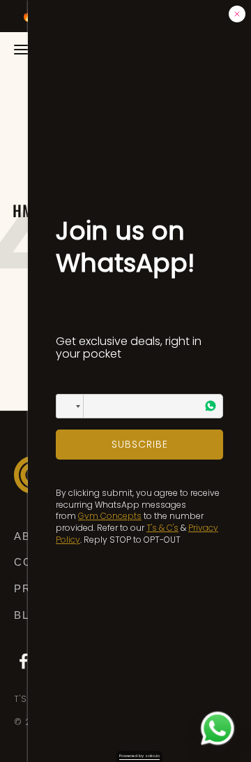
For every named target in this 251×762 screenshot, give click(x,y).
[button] (69, 406)
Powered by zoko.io (139, 756)
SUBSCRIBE (140, 444)
